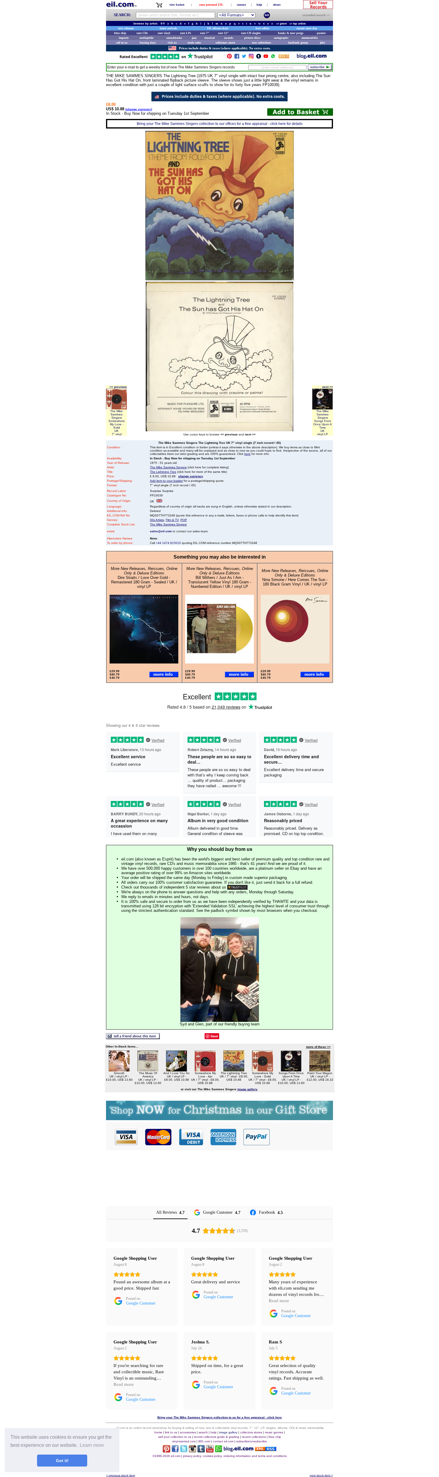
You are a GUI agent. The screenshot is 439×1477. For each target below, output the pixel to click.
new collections (261, 42)
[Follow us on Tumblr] (258, 57)
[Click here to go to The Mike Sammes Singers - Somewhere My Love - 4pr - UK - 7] (205, 1069)
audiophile (146, 37)
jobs (322, 42)
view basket (176, 4)
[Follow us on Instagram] (251, 57)
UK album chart (217, 28)
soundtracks (174, 37)
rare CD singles (251, 33)
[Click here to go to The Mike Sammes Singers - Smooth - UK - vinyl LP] (119, 1069)
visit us (172, 42)
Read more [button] (279, 1300)
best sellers (262, 28)
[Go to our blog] (312, 57)
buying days (148, 42)
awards (228, 37)
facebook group (298, 42)
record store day (307, 28)
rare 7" (204, 33)
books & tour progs (290, 33)
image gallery (228, 1432)
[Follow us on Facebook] (236, 57)
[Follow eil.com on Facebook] (175, 1450)
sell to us (122, 42)
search (203, 1432)
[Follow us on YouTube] (265, 57)
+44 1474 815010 (168, 543)
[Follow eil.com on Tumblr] (201, 1450)
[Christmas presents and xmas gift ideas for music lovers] (219, 1118)
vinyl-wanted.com (184, 1441)
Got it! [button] (62, 1460)
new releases (126, 28)
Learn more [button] (92, 1445)
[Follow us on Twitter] (244, 57)
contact (241, 4)
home (158, 1432)
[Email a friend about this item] (133, 1037)
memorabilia (310, 37)
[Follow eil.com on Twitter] (184, 1450)
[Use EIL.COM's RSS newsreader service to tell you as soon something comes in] (265, 1449)
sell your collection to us (174, 1436)
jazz (194, 37)
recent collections (254, 1436)
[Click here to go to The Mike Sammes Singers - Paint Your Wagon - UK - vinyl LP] (319, 1069)
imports (124, 37)
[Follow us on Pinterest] (229, 57)
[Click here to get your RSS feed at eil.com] (284, 57)
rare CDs (142, 33)
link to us (171, 1432)
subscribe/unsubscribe (251, 1441)
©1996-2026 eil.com (166, 1456)
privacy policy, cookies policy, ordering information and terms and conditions (235, 1456)
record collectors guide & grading (216, 1436)
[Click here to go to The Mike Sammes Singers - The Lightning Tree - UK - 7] (233, 1069)
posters (321, 33)
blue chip (120, 33)
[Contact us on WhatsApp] (273, 57)
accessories (188, 1432)
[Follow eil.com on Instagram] (192, 1450)
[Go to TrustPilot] (166, 58)
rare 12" (223, 33)
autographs (281, 37)
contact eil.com (223, 1441)
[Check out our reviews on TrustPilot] (237, 887)
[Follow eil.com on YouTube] (210, 1450)
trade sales (194, 42)
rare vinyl (164, 33)
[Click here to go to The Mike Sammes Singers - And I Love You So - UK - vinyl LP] (176, 1069)
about (276, 4)
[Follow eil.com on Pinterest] (166, 1450)
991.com (204, 1441)
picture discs (252, 37)
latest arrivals (168, 28)
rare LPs (185, 33)
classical (209, 37)
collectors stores (225, 42)
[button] (302, 1137)
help (259, 4)
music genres (274, 1432)
